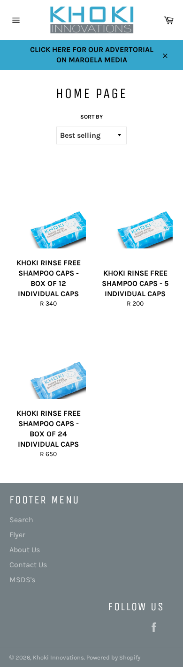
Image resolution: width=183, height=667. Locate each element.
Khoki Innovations (58, 657)
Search (21, 519)
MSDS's (22, 579)
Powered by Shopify (113, 657)
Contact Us (28, 564)
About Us (24, 549)
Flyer (17, 534)
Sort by (91, 116)
